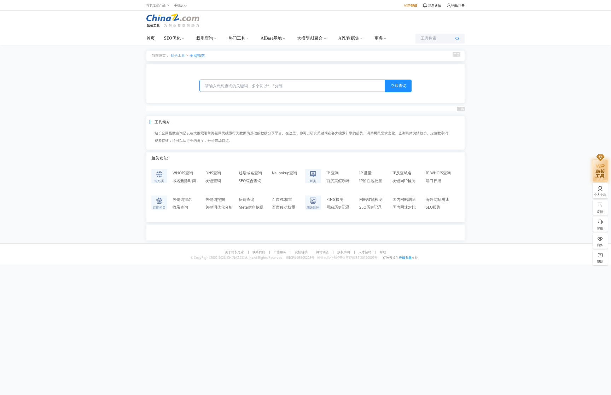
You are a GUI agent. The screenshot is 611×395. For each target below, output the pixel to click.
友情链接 (301, 252)
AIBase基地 (271, 38)
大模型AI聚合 (310, 38)
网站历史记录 (338, 207)
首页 (150, 38)
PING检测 (334, 199)
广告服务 (280, 252)
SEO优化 (172, 38)
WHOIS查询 (183, 172)
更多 (378, 38)
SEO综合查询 (250, 180)
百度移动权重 (283, 207)
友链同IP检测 (403, 180)
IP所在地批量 (370, 180)
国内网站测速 (404, 199)
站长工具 (178, 55)
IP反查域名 (402, 172)
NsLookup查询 (284, 172)
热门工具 (236, 38)
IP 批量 (365, 172)
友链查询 (213, 180)
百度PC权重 (282, 199)
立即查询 (398, 85)
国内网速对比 (404, 207)
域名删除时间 (184, 180)
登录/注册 (458, 5)
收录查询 (180, 207)
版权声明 (343, 252)
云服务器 (405, 257)
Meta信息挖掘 (251, 207)
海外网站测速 (437, 199)
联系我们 (258, 252)
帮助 (383, 252)
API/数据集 (348, 38)
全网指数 (197, 55)
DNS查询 (213, 172)
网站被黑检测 (371, 199)
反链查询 (246, 199)
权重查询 (204, 38)
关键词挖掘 (215, 199)
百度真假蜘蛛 (338, 180)
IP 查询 (332, 172)
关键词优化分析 (219, 207)
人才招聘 (365, 252)
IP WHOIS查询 (438, 172)
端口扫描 (433, 180)
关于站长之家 (234, 252)
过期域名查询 (250, 172)
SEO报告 (433, 207)
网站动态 (322, 252)
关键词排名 (182, 199)
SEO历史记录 (370, 207)
